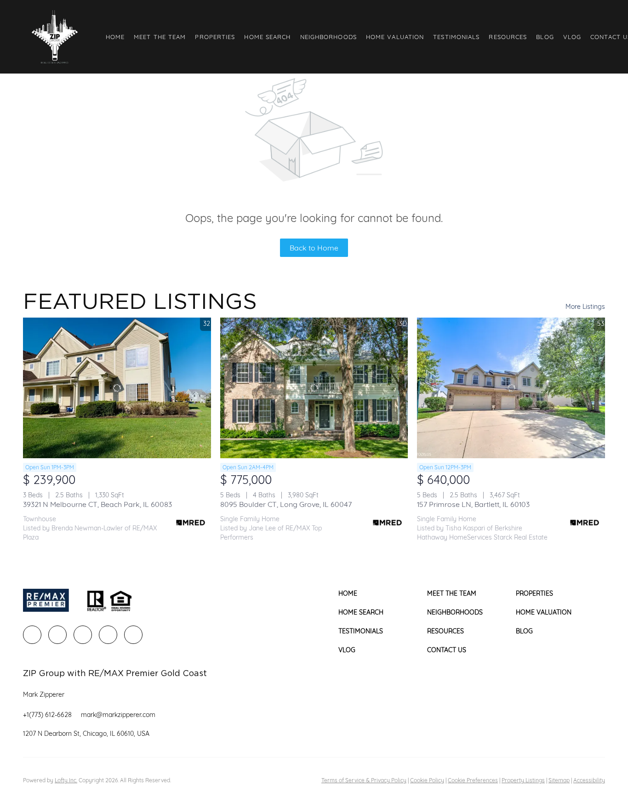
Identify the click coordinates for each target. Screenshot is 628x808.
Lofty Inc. (66, 780)
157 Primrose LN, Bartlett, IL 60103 (473, 504)
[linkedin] (57, 635)
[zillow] (83, 635)
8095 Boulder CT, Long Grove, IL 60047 (286, 504)
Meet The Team (160, 36)
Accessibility (589, 780)
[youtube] (133, 635)
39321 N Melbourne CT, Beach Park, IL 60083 (97, 504)
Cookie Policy (427, 780)
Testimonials (456, 36)
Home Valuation (395, 36)
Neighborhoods (328, 36)
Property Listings (523, 780)
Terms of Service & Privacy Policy (363, 780)
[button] (54, 36)
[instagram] (108, 635)
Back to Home (314, 247)
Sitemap (559, 780)
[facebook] (32, 635)
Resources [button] (508, 36)
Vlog (572, 36)
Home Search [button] (267, 36)
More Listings (585, 306)
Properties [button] (215, 36)
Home (115, 36)
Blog (545, 36)
